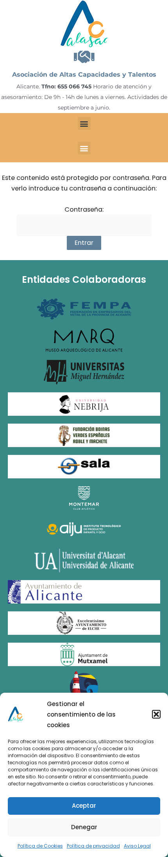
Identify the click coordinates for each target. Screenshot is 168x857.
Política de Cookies (40, 846)
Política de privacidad (93, 846)
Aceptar (84, 805)
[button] (156, 714)
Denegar (84, 827)
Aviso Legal (137, 846)
